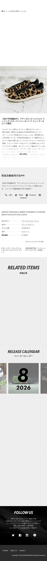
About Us (13, 550)
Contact (22, 550)
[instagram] (27, 535)
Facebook (32, 195)
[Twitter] (13, 535)
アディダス (25, 221)
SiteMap (5, 550)
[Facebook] (20, 535)
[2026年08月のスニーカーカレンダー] (23, 378)
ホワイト (31, 224)
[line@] (34, 535)
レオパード (25, 231)
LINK (10, 195)
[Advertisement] (23, 39)
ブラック (25, 224)
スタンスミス (34, 221)
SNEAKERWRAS (28, 555)
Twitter (21, 195)
